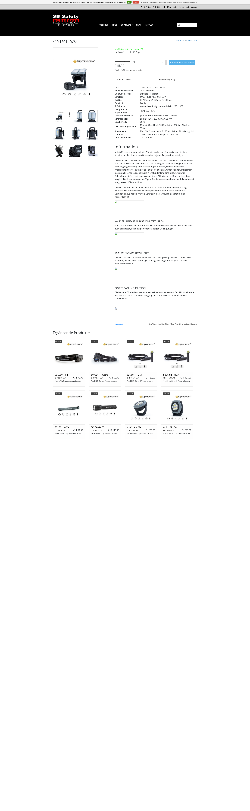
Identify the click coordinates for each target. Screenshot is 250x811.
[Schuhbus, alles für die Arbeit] (66, 20)
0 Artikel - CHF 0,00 (152, 7)
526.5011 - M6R (134, 375)
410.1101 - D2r (134, 427)
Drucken (194, 324)
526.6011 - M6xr (171, 375)
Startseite (180, 41)
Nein (135, 2)
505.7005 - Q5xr (99, 427)
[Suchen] (178, 25)
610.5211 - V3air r (99, 375)
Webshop (103, 25)
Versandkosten (136, 70)
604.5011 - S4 (61, 375)
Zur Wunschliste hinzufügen (159, 324)
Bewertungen (167, 79)
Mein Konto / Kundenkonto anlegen (182, 7)
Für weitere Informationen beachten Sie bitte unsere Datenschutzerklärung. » (168, 2)
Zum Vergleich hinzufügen (180, 324)
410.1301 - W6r (191, 41)
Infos (114, 25)
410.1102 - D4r (170, 427)
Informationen (124, 79)
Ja (129, 2)
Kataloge (150, 25)
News (138, 25)
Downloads (127, 25)
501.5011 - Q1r (62, 427)
